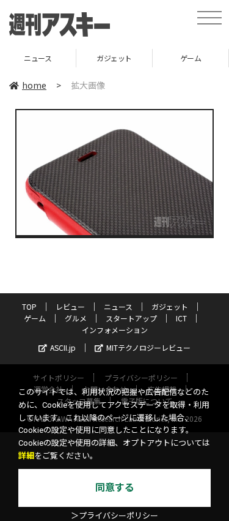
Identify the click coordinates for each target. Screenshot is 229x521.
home (34, 85)
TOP (29, 306)
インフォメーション (115, 329)
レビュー (70, 306)
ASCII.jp (63, 347)
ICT (181, 318)
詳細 (26, 455)
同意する (114, 487)
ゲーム (179, 58)
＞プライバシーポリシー (114, 515)
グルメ (76, 318)
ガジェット (102, 58)
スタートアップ (131, 318)
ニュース (118, 306)
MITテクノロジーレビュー (148, 347)
